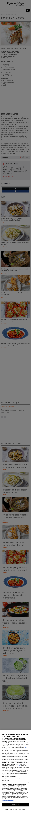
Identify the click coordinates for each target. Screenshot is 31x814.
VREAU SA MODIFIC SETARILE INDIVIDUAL (15, 809)
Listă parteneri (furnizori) (8, 800)
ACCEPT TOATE (15, 804)
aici (20, 765)
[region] (15, 772)
